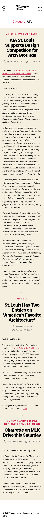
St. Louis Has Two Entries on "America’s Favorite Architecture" (22, 312)
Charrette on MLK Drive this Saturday (22, 432)
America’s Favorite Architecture (25, 348)
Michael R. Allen (16, 61)
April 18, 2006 (34, 441)
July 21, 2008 (34, 61)
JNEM (27, 34)
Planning (25, 424)
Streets (36, 424)
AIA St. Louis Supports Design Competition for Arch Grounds (22, 47)
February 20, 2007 (24, 330)
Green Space (17, 34)
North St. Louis (12, 424)
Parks (34, 34)
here (25, 408)
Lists (24, 299)
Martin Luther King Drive (24, 421)
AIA (8, 34)
